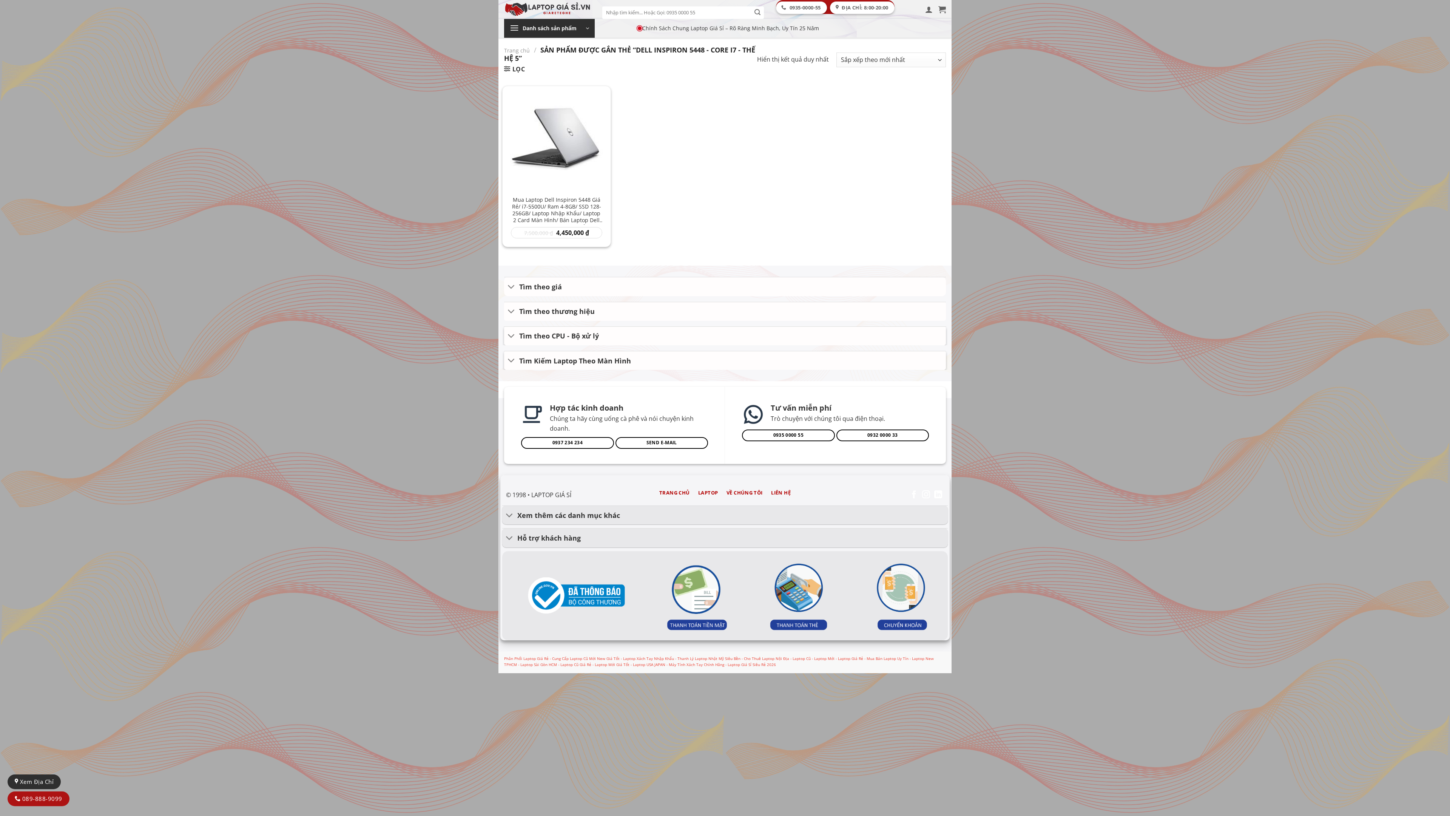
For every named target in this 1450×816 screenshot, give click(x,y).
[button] (929, 9)
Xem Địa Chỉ (36, 781)
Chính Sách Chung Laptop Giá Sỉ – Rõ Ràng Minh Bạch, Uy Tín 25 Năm (730, 28)
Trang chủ (517, 50)
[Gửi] (757, 12)
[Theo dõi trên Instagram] (926, 495)
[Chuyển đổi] (511, 287)
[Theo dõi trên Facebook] (914, 495)
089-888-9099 (41, 798)
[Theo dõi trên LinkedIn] (938, 495)
